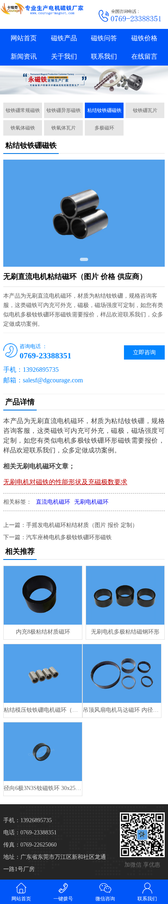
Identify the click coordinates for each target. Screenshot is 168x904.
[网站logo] (42, 9)
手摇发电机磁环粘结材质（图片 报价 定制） (82, 525)
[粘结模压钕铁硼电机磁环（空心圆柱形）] (43, 673)
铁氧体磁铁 (23, 128)
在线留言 (144, 56)
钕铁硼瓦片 (145, 110)
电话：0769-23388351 (30, 832)
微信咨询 (105, 899)
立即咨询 (144, 352)
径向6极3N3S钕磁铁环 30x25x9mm (43, 788)
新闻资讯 (24, 56)
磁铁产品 (64, 38)
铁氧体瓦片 (63, 128)
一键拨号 (63, 899)
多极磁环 (104, 128)
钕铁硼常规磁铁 (23, 110)
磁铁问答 (104, 38)
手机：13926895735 (27, 820)
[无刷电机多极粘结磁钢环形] (125, 595)
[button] (84, 259)
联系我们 (104, 56)
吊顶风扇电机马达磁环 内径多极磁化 (122, 710)
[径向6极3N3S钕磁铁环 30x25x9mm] (43, 751)
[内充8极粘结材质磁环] (43, 595)
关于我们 (64, 56)
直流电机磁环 (53, 502)
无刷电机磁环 (91, 502)
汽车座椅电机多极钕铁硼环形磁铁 (69, 537)
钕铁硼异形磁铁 (63, 110)
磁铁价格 (144, 38)
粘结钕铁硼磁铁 (104, 110)
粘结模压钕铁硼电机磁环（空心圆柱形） (43, 710)
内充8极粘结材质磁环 (43, 632)
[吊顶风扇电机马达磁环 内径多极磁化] (122, 673)
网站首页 (24, 38)
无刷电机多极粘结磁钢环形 (125, 632)
